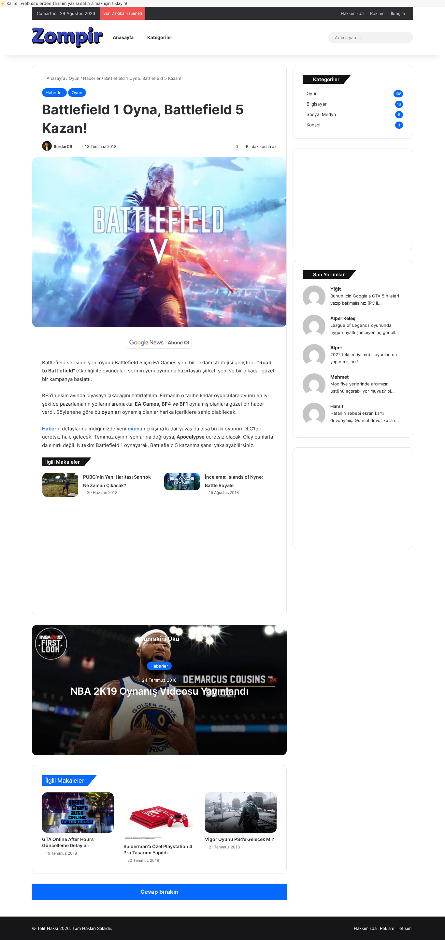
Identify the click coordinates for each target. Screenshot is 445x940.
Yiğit (335, 289)
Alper (336, 347)
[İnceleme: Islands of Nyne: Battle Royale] (182, 481)
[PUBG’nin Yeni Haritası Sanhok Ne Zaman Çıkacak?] (60, 485)
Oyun (74, 78)
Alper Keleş (342, 318)
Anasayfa (123, 37)
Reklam (377, 13)
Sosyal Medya (321, 114)
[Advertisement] (159, 557)
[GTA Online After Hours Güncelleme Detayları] (78, 812)
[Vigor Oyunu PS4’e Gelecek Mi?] (241, 812)
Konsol (313, 124)
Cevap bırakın (159, 892)
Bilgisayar (317, 104)
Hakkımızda (352, 13)
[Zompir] (68, 37)
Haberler (92, 78)
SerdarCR (63, 146)
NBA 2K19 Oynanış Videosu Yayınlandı (159, 691)
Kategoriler (159, 37)
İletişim (398, 13)
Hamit (336, 406)
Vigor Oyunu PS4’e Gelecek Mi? (239, 839)
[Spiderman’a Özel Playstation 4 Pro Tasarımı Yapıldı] (159, 816)
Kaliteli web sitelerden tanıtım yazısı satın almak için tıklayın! (63, 3)
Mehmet (339, 377)
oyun (133, 429)
